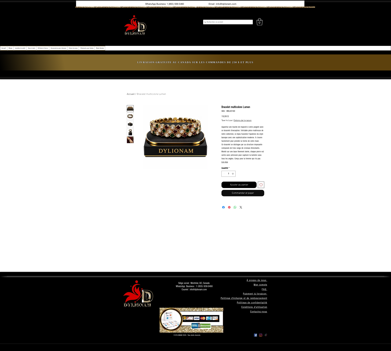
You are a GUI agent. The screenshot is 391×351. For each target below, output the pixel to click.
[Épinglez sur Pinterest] (229, 207)
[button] (260, 21)
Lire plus (224, 162)
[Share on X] (241, 207)
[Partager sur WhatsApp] (235, 207)
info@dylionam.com (226, 4)
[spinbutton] (228, 174)
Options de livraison (243, 120)
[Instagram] (260, 335)
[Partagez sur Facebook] (223, 207)
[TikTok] (265, 335)
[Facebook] (255, 335)
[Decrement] (224, 174)
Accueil (131, 94)
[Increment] (233, 174)
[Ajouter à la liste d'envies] (261, 185)
